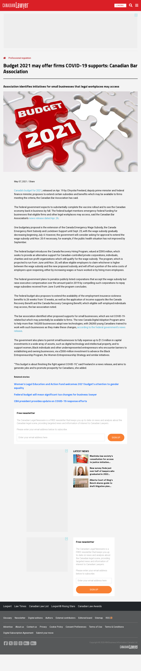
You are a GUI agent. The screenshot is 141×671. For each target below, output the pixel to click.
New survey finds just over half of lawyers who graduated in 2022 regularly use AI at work (102, 471)
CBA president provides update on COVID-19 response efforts (50, 401)
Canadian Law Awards (90, 606)
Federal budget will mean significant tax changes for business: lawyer (55, 394)
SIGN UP (116, 437)
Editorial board (85, 618)
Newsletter (20, 618)
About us (19, 627)
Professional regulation (19, 58)
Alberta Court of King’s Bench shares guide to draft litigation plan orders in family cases (101, 483)
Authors (49, 618)
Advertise (8, 627)
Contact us (32, 627)
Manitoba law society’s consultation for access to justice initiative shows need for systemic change (101, 459)
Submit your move (44, 633)
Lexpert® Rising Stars (63, 606)
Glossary (7, 618)
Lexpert (7, 606)
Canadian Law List (39, 606)
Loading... (120, 5)
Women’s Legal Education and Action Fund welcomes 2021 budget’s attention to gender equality (66, 386)
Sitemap (99, 618)
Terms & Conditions (114, 627)
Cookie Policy (56, 627)
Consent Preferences (76, 627)
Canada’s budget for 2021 (28, 190)
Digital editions (35, 618)
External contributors (65, 618)
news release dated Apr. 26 (44, 218)
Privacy (43, 627)
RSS (108, 618)
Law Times (20, 606)
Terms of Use (95, 627)
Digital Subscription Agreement (18, 633)
